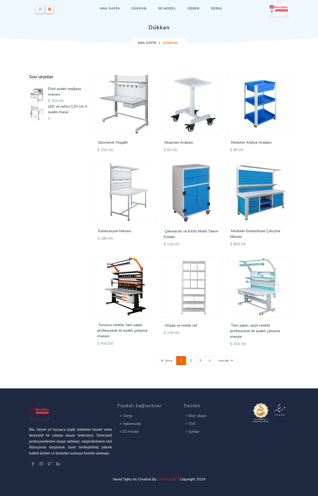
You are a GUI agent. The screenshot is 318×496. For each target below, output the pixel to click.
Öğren (193, 9)
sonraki (224, 360)
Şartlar (194, 431)
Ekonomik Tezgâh (113, 142)
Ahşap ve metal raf (181, 325)
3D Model (167, 9)
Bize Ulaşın (197, 415)
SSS (192, 423)
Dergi (216, 9)
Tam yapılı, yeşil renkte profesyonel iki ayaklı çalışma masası (255, 331)
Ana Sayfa (110, 9)
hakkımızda (131, 423)
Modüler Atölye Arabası (251, 142)
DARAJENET (168, 479)
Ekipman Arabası (179, 142)
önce (168, 360)
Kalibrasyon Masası (114, 231)
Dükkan (139, 9)
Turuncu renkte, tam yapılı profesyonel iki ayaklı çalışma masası (122, 330)
